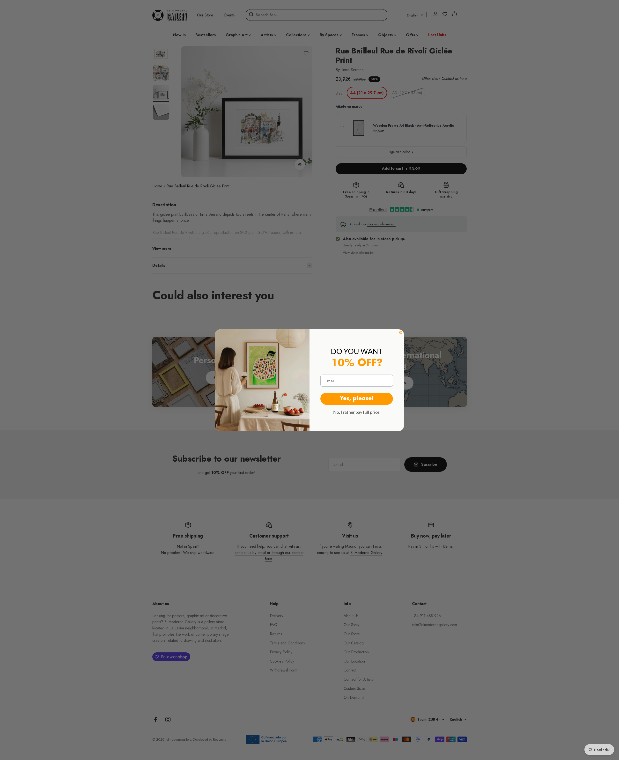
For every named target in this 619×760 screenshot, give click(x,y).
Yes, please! (357, 399)
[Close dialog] (400, 332)
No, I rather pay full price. (356, 412)
